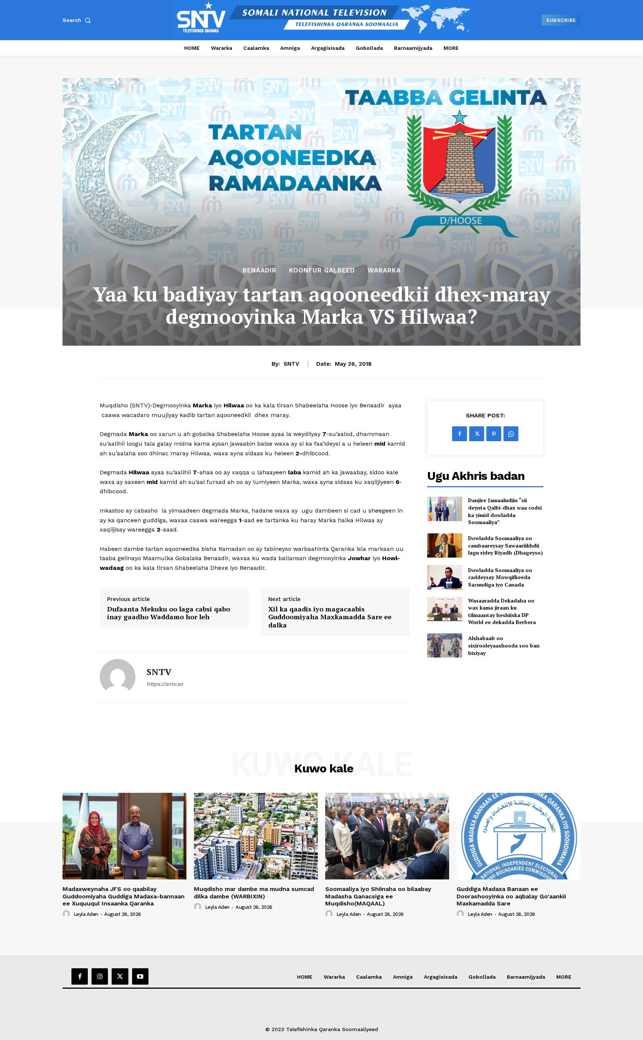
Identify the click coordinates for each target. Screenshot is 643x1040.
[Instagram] (100, 976)
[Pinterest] (493, 433)
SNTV (291, 364)
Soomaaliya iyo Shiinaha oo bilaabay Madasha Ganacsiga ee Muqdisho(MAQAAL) (378, 896)
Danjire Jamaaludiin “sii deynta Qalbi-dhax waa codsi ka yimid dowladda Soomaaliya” (505, 511)
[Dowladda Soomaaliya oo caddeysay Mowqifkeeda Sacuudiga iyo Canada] (444, 577)
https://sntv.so (165, 684)
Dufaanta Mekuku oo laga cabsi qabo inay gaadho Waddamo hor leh (168, 613)
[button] (78, 20)
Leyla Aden (86, 914)
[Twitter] (476, 433)
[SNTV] (117, 677)
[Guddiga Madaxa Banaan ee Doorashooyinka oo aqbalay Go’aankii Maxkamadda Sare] (518, 836)
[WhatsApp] (510, 433)
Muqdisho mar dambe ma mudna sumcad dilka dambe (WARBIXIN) (254, 892)
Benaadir (259, 270)
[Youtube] (140, 976)
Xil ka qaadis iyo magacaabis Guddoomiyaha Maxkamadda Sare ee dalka (329, 617)
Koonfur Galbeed (322, 270)
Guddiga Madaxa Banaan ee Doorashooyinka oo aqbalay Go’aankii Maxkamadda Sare (511, 896)
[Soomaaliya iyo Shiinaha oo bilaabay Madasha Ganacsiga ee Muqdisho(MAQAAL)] (387, 836)
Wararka (384, 270)
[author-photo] (67, 914)
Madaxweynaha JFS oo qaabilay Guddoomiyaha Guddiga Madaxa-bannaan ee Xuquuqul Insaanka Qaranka (124, 896)
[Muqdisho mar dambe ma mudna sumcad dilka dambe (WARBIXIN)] (256, 836)
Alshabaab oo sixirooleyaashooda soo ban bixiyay (504, 645)
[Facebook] (459, 433)
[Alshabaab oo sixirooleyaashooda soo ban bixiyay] (444, 645)
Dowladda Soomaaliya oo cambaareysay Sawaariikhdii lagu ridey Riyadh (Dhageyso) (505, 545)
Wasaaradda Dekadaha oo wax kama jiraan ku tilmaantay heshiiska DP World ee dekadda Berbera (502, 611)
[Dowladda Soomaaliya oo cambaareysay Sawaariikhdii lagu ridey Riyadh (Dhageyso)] (444, 545)
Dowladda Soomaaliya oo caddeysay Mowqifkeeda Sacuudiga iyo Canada (500, 577)
